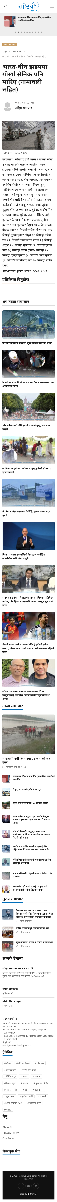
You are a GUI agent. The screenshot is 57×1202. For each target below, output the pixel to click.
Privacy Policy (11, 1132)
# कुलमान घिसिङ (41, 1083)
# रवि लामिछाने (23, 1063)
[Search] (6, 6)
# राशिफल (39, 1063)
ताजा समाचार (17, 51)
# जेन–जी (42, 1096)
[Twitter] (36, 1186)
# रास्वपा (36, 1076)
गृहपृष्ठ (4, 51)
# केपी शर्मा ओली (28, 1069)
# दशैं (24, 1089)
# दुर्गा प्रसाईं (9, 1096)
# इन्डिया (24, 1083)
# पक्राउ (7, 1109)
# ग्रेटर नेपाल (37, 1089)
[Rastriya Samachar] (28, 7)
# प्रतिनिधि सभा (34, 1103)
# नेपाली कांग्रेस (10, 1089)
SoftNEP (32, 1193)
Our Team (8, 1138)
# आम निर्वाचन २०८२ (13, 1103)
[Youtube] (28, 1186)
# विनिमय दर (10, 1076)
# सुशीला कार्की (26, 1096)
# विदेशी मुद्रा (10, 1083)
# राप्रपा (24, 1076)
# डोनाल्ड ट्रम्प (10, 1069)
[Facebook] (21, 1186)
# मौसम (7, 1063)
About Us (8, 1127)
